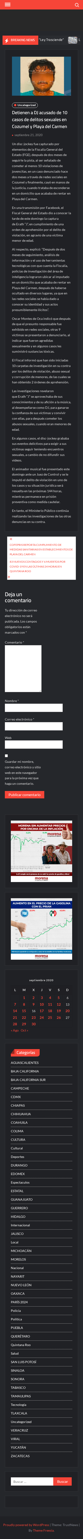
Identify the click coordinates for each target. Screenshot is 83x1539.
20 (67, 1011)
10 (42, 1004)
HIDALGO (18, 1216)
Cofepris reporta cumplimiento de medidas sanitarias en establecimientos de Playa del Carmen (41, 549)
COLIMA (17, 1131)
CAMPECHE (20, 1088)
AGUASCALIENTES (25, 1063)
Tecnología (18, 1405)
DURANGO (19, 1165)
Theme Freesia (43, 1530)
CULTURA (18, 1140)
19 (59, 1011)
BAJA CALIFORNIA (25, 1071)
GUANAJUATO (22, 1199)
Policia (16, 1311)
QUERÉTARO (20, 1336)
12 (59, 1004)
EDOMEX (18, 1174)
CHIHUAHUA (21, 1114)
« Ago (15, 1030)
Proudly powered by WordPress (26, 1525)
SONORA (17, 1379)
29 (24, 1024)
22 (24, 1017)
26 (59, 1017)
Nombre (12, 701)
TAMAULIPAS (21, 1396)
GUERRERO (19, 1208)
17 (42, 1011)
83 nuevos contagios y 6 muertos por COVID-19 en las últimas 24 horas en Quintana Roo (37, 566)
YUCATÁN (18, 1447)
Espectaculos (20, 1182)
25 (50, 1017)
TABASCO (18, 1387)
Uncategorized (27, 105)
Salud (15, 1353)
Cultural (17, 1148)
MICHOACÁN (21, 1251)
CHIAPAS (18, 1105)
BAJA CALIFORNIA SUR (28, 1080)
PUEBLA (17, 1328)
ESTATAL (17, 1191)
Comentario (14, 642)
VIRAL (15, 1439)
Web (8, 738)
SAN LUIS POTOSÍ (23, 1362)
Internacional (20, 1225)
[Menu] (7, 4)
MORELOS (18, 1259)
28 (15, 1024)
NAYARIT (17, 1276)
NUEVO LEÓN (21, 1285)
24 (42, 1017)
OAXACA (18, 1293)
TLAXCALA (19, 1413)
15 (24, 1011)
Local (14, 1242)
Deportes (17, 1157)
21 (15, 1017)
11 (50, 1004)
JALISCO (17, 1234)
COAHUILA (19, 1122)
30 (34, 1024)
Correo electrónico (19, 719)
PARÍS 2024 (19, 1302)
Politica (16, 1319)
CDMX (16, 1097)
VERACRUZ (19, 1430)
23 (34, 1017)
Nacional (17, 1268)
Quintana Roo (21, 1345)
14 (15, 1011)
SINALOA (17, 1370)
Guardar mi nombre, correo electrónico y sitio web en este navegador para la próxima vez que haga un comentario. (23, 772)
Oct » (24, 1030)
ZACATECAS (20, 1456)
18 (50, 1011)
